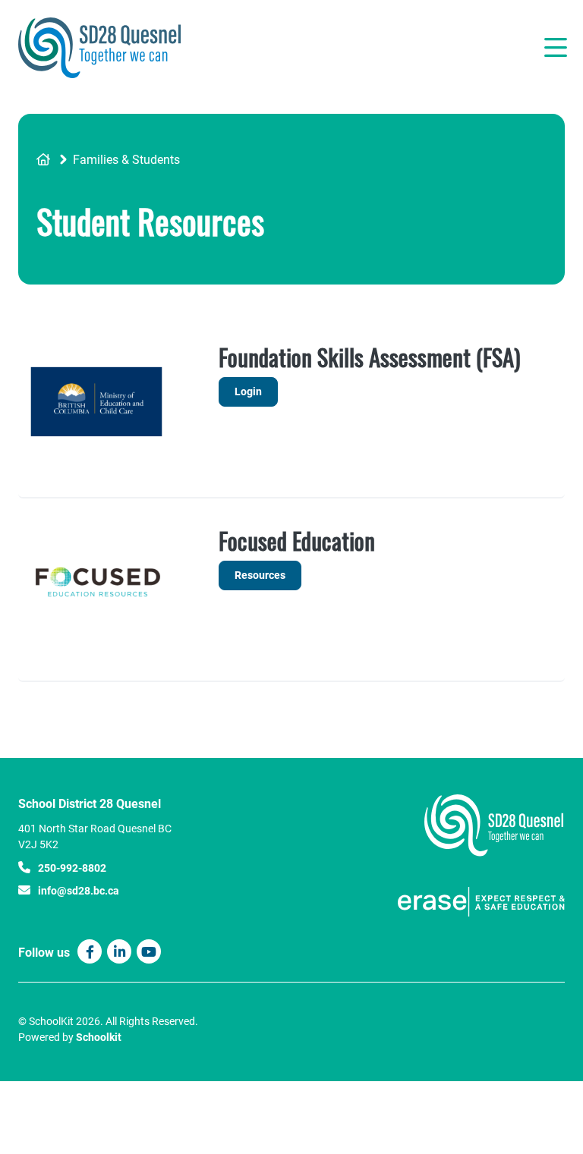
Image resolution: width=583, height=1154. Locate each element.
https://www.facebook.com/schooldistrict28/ (90, 952)
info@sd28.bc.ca (78, 890)
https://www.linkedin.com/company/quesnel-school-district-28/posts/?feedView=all (119, 952)
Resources (260, 575)
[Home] (109, 47)
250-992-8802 (72, 867)
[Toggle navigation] (554, 48)
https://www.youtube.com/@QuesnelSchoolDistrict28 (148, 952)
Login (240, 395)
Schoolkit (98, 1037)
